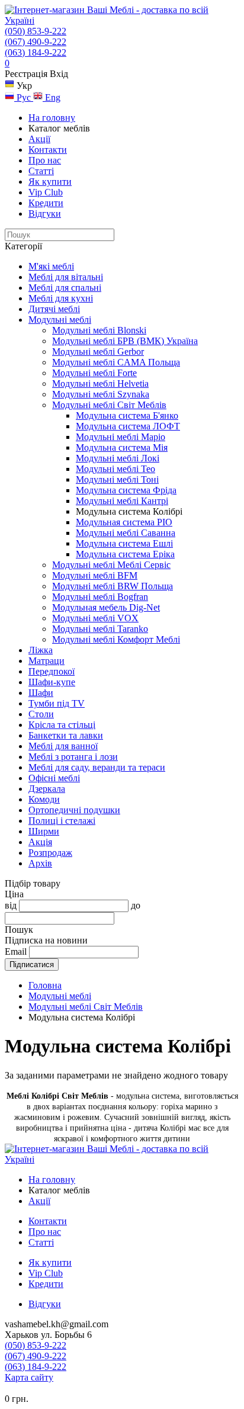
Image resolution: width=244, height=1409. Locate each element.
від (11, 905)
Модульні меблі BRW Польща (112, 586)
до (135, 905)
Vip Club (45, 192)
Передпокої (51, 671)
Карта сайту (29, 1377)
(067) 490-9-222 (35, 42)
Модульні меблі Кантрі (122, 501)
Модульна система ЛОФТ (128, 426)
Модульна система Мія (122, 447)
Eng (51, 97)
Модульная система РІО (124, 522)
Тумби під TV (56, 703)
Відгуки (44, 213)
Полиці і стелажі (61, 821)
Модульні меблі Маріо (120, 437)
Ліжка (40, 650)
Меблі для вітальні (65, 277)
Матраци (46, 661)
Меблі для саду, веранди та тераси (96, 767)
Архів (40, 863)
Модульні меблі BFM (94, 575)
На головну (51, 118)
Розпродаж (50, 853)
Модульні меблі (59, 319)
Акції (39, 139)
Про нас (44, 160)
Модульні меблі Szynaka (100, 394)
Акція (40, 842)
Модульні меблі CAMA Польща (116, 362)
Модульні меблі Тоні (117, 479)
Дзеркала (46, 789)
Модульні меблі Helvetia (100, 383)
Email (16, 951)
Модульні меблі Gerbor (98, 351)
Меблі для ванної (63, 746)
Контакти (47, 150)
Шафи (40, 693)
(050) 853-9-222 (35, 31)
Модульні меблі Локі (117, 458)
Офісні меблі (54, 778)
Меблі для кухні (60, 298)
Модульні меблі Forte (94, 373)
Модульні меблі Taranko (100, 629)
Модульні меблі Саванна (125, 533)
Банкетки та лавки (65, 735)
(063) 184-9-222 (35, 52)
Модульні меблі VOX (95, 618)
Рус (23, 97)
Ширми (43, 831)
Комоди (44, 799)
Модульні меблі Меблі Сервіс (111, 565)
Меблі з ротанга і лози (73, 757)
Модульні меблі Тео (115, 469)
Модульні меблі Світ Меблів (109, 405)
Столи (41, 714)
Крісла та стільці (61, 725)
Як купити (50, 181)
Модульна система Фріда (126, 490)
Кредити (45, 203)
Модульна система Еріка (125, 554)
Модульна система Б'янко (127, 415)
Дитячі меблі (54, 309)
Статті (41, 171)
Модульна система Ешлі (124, 543)
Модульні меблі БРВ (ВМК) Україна (125, 341)
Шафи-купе (51, 682)
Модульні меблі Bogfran (100, 597)
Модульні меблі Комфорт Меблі (116, 639)
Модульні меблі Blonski (99, 330)
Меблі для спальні (64, 288)
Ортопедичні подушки (74, 810)
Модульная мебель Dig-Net (106, 607)
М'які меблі (51, 266)
